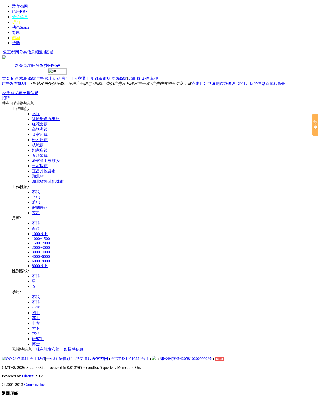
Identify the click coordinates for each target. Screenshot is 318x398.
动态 (20, 27)
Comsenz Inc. (35, 384)
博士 (36, 344)
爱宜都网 (20, 6)
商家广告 (36, 78)
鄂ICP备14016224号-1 (130, 359)
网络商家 (119, 78)
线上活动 (53, 78)
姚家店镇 (40, 150)
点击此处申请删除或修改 (213, 83)
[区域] (49, 52)
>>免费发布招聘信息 (20, 93)
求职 (23, 78)
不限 (36, 114)
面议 (36, 228)
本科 (36, 333)
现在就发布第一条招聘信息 (59, 349)
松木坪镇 (40, 140)
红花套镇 (40, 124)
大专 (36, 328)
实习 (36, 213)
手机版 (52, 359)
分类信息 (20, 17)
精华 (16, 38)
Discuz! (28, 376)
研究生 (38, 339)
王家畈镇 (40, 166)
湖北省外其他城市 (48, 181)
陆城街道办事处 (46, 119)
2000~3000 (41, 247)
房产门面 (69, 78)
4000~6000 (41, 256)
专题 (16, 32)
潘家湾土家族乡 (46, 161)
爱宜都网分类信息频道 (23, 52)
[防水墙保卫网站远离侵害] (154, 359)
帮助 (16, 43)
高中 (36, 318)
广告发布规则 (14, 83)
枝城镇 (38, 145)
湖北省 (38, 176)
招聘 (15, 78)
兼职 (36, 202)
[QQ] (7, 359)
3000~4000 (41, 252)
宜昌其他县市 (44, 171)
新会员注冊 (25, 65)
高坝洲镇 (40, 129)
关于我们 (37, 359)
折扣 (16, 22)
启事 (132, 78)
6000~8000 (41, 261)
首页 (6, 78)
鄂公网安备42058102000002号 (186, 359)
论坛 (20, 11)
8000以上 (40, 266)
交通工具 (86, 78)
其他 (154, 78)
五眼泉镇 (40, 155)
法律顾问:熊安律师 (75, 359)
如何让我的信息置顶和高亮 (261, 83)
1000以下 (40, 234)
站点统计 (21, 359)
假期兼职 (40, 207)
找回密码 (52, 65)
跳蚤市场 (103, 78)
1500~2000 (41, 243)
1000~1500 (41, 239)
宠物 (145, 78)
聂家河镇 (40, 134)
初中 (36, 313)
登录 (39, 65)
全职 (36, 197)
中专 (36, 323)
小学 (36, 307)
